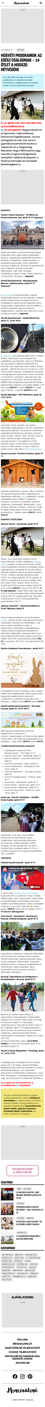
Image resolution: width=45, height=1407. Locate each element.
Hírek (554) (19, 1255)
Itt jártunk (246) (33, 1258)
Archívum (22, 1363)
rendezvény (7, 295)
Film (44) (32, 1267)
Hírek (19, 1189)
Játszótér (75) (8, 1267)
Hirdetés (30, 1218)
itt (2, 130)
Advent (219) (7, 1261)
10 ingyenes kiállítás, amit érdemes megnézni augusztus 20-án (29, 1195)
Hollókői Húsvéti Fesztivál (25, 893)
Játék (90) (33, 1264)
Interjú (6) (32, 1276)
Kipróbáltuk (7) (19, 1276)
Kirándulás (21, 1232)
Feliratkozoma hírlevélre (22, 1171)
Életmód (20, 1218)
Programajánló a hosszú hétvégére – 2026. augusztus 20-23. (30, 1210)
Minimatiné (29, 1400)
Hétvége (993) (7, 1255)
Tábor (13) (34, 1273)
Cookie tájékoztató (22, 1352)
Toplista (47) (21, 1267)
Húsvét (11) (6, 1276)
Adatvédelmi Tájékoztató (22, 1348)
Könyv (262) (19, 1258)
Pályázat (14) (22, 1273)
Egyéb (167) (18, 1261)
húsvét (24, 496)
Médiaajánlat (22, 1344)
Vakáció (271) (7, 1258)
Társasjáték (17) (8, 1273)
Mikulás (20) (30, 1270)
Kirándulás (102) (8, 1264)
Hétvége (20, 50)
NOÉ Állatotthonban (33, 449)
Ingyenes (27, 1189)
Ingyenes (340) (31, 1255)
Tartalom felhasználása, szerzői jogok (22, 1357)
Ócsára (4, 620)
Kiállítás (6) (6, 1280)
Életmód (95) (22, 1264)
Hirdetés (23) (18, 1270)
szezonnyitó (8, 356)
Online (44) (6, 1270)
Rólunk (22, 1340)
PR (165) (27, 1261)
